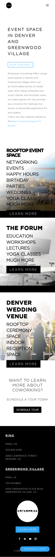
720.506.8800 (13, 483)
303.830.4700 (13, 450)
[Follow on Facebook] (19, 539)
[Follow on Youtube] (30, 539)
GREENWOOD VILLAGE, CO (21, 492)
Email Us (11, 444)
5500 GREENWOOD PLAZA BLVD (24, 489)
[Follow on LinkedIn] (25, 539)
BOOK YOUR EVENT (20, 65)
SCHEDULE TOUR (27, 409)
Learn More (27, 529)
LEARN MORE (23, 213)
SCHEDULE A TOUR (35, 549)
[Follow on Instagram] (35, 539)
